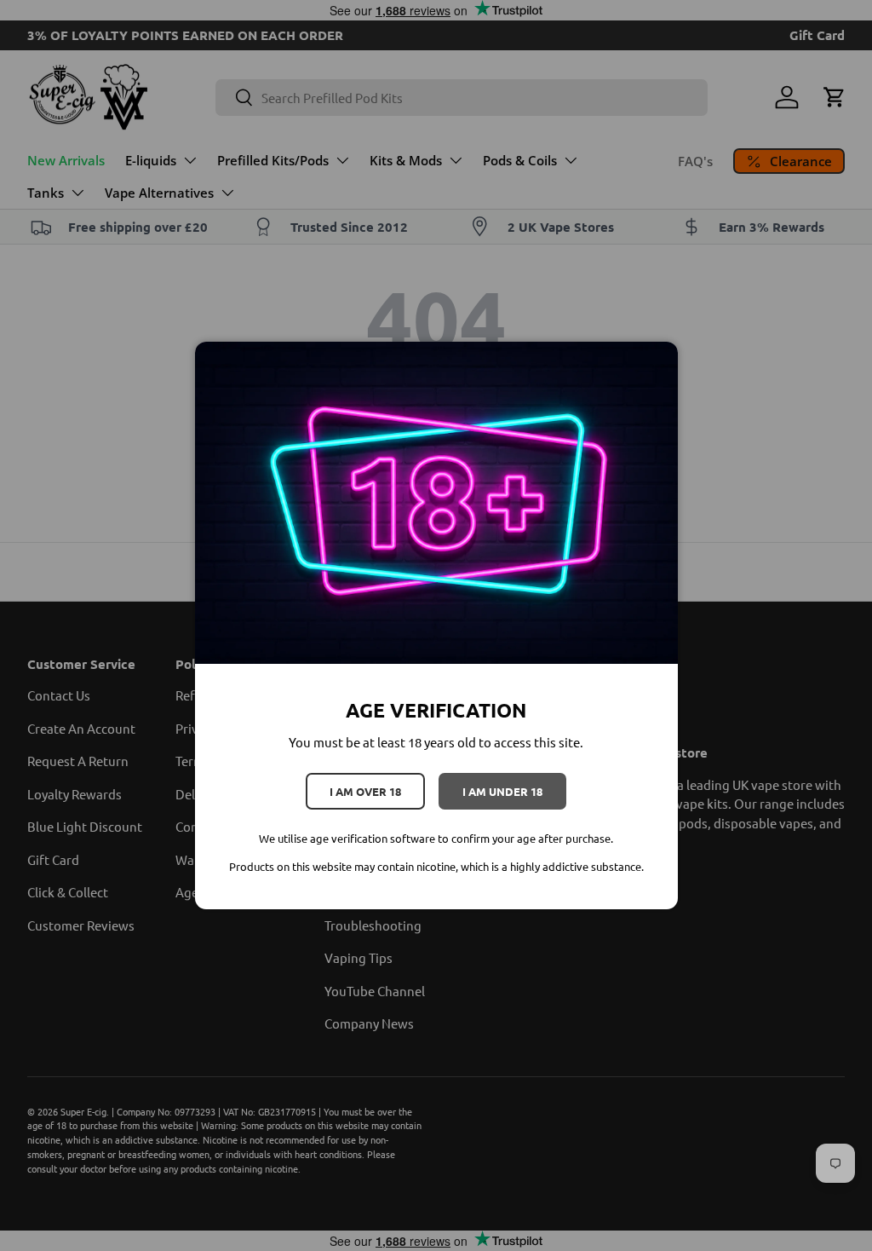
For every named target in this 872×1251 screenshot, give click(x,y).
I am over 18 (365, 791)
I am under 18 (502, 791)
